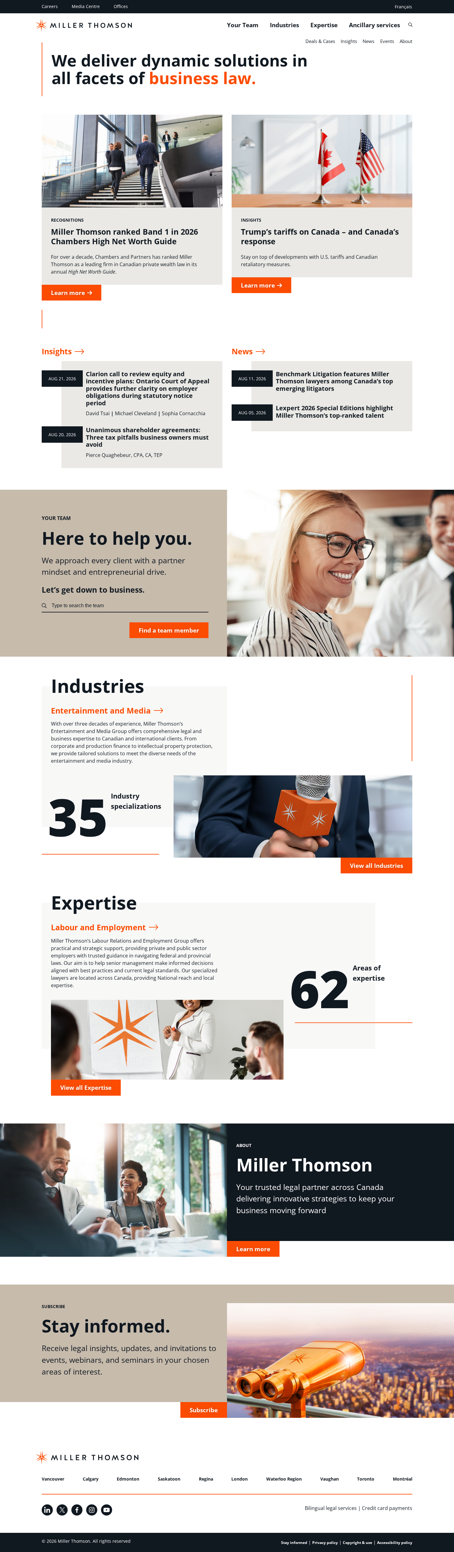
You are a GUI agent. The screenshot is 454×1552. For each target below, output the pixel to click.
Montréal (402, 1479)
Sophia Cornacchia (183, 413)
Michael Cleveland (136, 413)
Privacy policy (325, 1542)
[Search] (410, 25)
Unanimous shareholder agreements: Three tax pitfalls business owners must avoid (147, 437)
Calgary (91, 1479)
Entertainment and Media (101, 710)
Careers (50, 6)
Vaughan (329, 1479)
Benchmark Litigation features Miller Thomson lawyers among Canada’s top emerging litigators (334, 381)
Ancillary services (374, 25)
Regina (206, 1479)
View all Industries (376, 865)
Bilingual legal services (331, 1508)
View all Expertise (85, 1087)
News (368, 41)
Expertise (324, 25)
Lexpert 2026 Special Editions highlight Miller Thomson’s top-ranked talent (334, 412)
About (406, 41)
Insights (349, 41)
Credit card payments (387, 1508)
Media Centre (86, 6)
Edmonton (128, 1479)
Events (387, 41)
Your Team (243, 25)
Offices (121, 6)
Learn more (253, 1249)
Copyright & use (357, 1542)
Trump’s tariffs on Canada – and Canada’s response (320, 236)
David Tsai (98, 413)
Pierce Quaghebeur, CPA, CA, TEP (124, 455)
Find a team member (169, 630)
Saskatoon (169, 1479)
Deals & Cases (320, 41)
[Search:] (44, 605)
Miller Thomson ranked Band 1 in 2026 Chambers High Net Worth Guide (124, 236)
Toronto (365, 1479)
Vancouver (53, 1479)
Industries (284, 25)
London (239, 1479)
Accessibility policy (394, 1542)
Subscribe (204, 1410)
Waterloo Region (284, 1479)
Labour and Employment (98, 927)
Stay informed (294, 1542)
